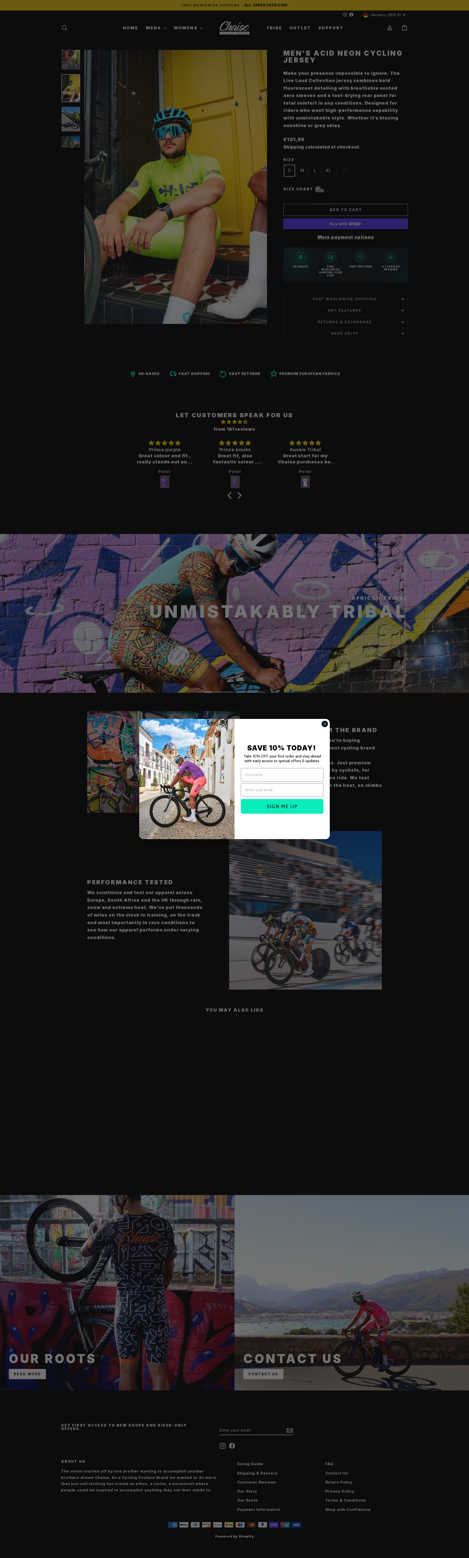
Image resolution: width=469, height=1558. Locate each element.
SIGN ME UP (282, 806)
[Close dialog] (325, 724)
